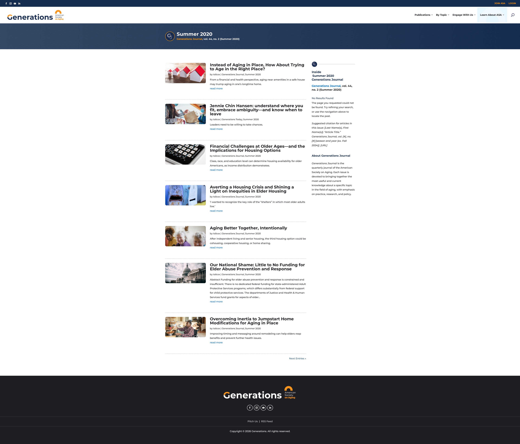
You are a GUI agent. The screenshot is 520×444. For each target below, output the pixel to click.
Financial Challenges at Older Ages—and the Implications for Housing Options (257, 148)
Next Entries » (297, 358)
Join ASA (499, 3)
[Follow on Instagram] (10, 3)
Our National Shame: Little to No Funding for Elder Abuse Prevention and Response (257, 266)
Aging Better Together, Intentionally (248, 227)
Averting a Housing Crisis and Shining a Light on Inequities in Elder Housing (252, 189)
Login (512, 3)
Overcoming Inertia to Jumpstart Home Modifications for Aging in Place (252, 320)
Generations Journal (189, 39)
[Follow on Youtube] (15, 3)
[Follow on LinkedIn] (19, 3)
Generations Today (232, 119)
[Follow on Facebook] (6, 3)
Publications (422, 14)
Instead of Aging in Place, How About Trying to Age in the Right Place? (257, 66)
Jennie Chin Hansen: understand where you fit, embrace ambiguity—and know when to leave (256, 109)
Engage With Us (463, 14)
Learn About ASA (491, 14)
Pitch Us (253, 421)
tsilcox (216, 74)
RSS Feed (267, 421)
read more (216, 88)
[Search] (512, 14)
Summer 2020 (253, 74)
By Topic (441, 14)
